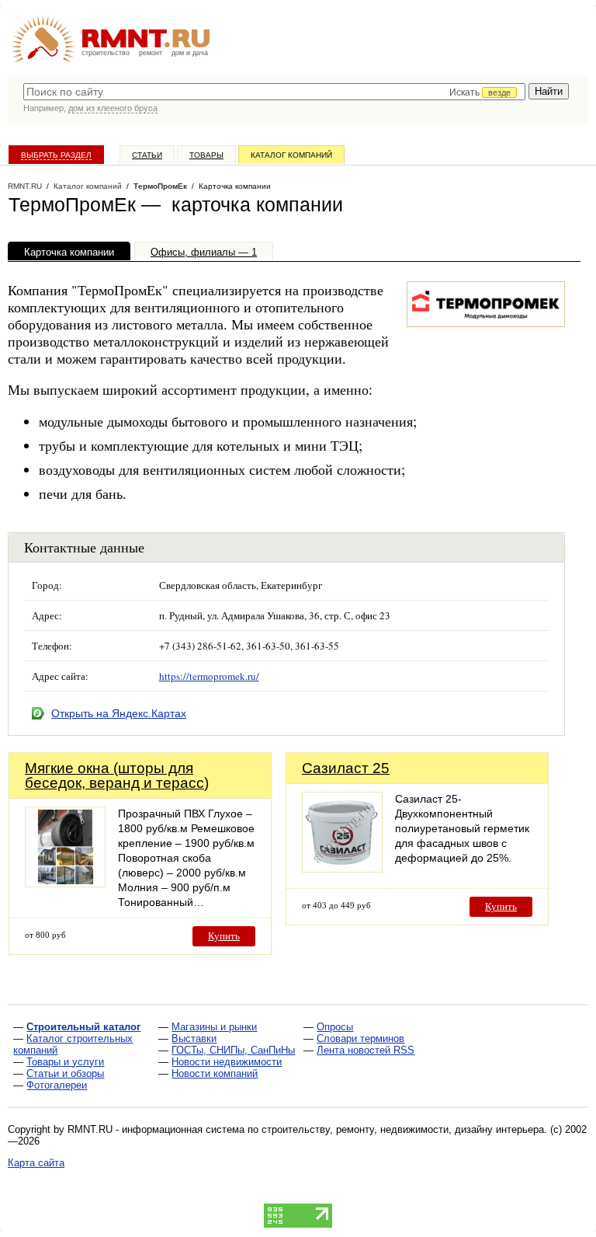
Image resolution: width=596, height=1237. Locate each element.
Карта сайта (36, 1163)
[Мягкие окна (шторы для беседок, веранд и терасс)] (65, 883)
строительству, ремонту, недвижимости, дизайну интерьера (403, 1129)
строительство (105, 53)
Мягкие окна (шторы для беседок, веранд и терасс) (117, 775)
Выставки (194, 1038)
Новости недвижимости (227, 1062)
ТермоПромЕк (160, 186)
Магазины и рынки (214, 1027)
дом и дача (190, 53)
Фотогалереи (56, 1085)
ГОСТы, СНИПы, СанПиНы (233, 1050)
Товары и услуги (65, 1062)
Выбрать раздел (56, 155)
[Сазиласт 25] (342, 868)
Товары (206, 155)
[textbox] (274, 91)
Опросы (335, 1027)
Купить (224, 936)
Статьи (147, 155)
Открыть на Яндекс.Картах (118, 713)
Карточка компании (69, 252)
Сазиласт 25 (346, 768)
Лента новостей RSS (365, 1050)
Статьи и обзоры (65, 1073)
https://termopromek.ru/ (209, 676)
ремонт (150, 53)
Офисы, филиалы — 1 (204, 252)
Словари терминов (360, 1038)
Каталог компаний (291, 155)
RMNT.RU (25, 186)
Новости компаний (215, 1073)
